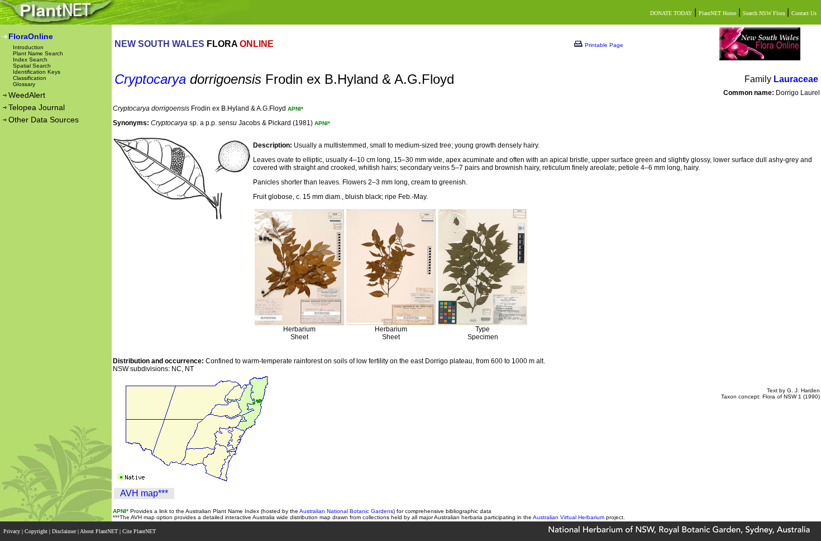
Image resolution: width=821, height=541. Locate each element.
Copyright (37, 531)
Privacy (12, 531)
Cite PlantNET (139, 531)
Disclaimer (65, 531)
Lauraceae (796, 79)
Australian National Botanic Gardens (346, 511)
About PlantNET (100, 531)
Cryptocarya (150, 79)
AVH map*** (144, 493)
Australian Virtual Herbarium (568, 517)
